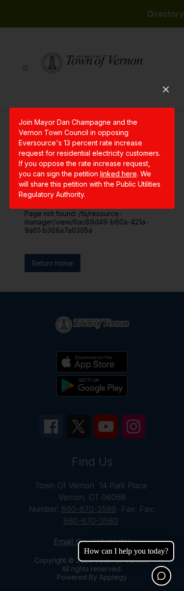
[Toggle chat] (161, 575)
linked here (118, 173)
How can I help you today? (126, 551)
